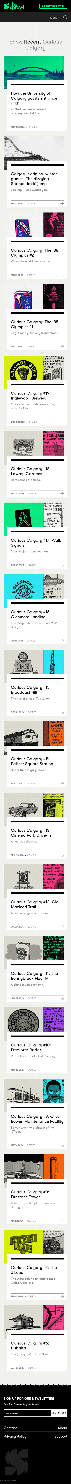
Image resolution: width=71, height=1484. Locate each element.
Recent (32, 41)
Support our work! (53, 6)
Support (60, 1436)
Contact (10, 1428)
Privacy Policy (15, 1436)
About (62, 1428)
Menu (53, 17)
